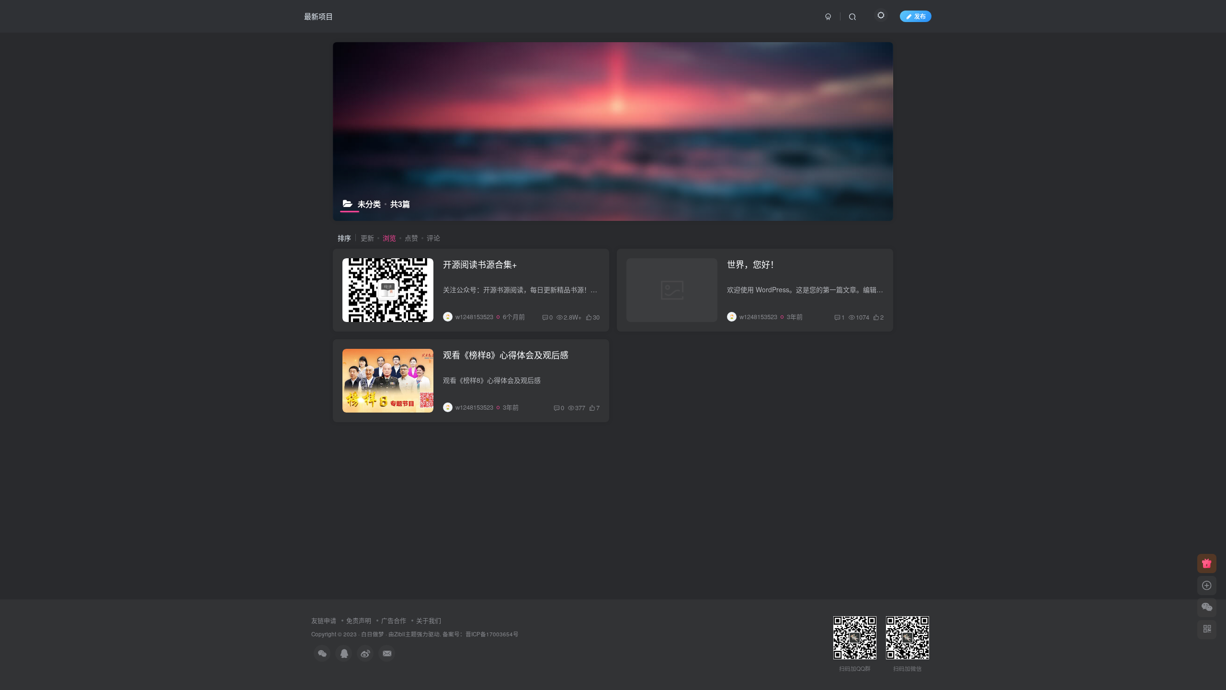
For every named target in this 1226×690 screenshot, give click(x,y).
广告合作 (393, 620)
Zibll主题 (405, 634)
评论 (433, 237)
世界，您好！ (753, 264)
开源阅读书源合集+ (480, 264)
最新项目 (318, 16)
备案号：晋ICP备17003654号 (481, 634)
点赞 (411, 237)
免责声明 (358, 620)
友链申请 (323, 620)
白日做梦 (372, 634)
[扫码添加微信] (1206, 607)
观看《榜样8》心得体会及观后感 (505, 354)
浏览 (389, 237)
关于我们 (428, 620)
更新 (367, 237)
